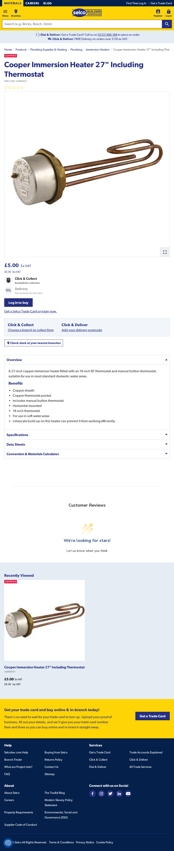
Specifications (17, 435)
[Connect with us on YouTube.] (128, 793)
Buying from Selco (56, 752)
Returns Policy (53, 759)
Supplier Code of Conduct (20, 824)
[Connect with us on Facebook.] (92, 793)
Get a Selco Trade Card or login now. (30, 311)
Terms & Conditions (61, 842)
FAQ (7, 774)
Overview (14, 360)
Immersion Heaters (97, 49)
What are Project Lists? (18, 767)
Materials (12, 3)
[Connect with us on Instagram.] (101, 793)
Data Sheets (16, 444)
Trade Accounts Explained (145, 752)
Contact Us (51, 767)
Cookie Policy (104, 842)
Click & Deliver (138, 759)
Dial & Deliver (97, 767)
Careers (32, 3)
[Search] (167, 24)
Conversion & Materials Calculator (33, 454)
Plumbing (76, 49)
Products (21, 49)
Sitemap (50, 774)
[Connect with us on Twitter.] (110, 793)
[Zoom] (165, 252)
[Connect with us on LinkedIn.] (119, 793)
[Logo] (87, 13)
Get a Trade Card (161, 3)
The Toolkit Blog (55, 792)
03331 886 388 (107, 34)
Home (8, 49)
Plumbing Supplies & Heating (48, 49)
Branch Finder (13, 759)
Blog (47, 3)
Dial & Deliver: (51, 34)
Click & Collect (98, 759)
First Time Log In (136, 3)
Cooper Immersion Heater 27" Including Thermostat (44, 667)
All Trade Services (140, 767)
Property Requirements (18, 812)
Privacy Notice (85, 842)
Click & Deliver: (63, 39)
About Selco (12, 792)
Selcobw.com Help (16, 752)
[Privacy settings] (8, 843)
